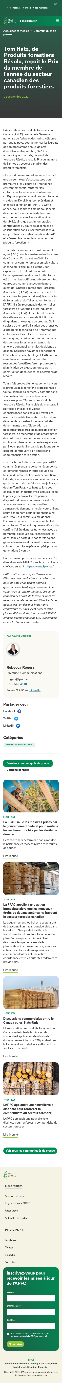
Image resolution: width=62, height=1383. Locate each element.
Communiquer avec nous (16, 1363)
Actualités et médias (16, 30)
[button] (57, 20)
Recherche (13, 8)
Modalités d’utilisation (25, 1367)
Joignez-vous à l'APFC (17, 1203)
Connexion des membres (36, 8)
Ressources (11, 1210)
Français (42, 1367)
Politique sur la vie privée (44, 1363)
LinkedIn (35, 690)
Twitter (9, 1247)
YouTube (10, 1262)
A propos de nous (15, 1196)
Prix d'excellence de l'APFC (19, 744)
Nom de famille (14, 1306)
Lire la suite (10, 855)
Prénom (10, 1292)
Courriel (11, 1320)
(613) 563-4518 (17, 683)
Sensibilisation (28, 20)
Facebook (10, 1240)
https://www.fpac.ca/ (40, 566)
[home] (10, 21)
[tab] (28, 763)
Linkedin (10, 1255)
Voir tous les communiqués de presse (30, 1150)
